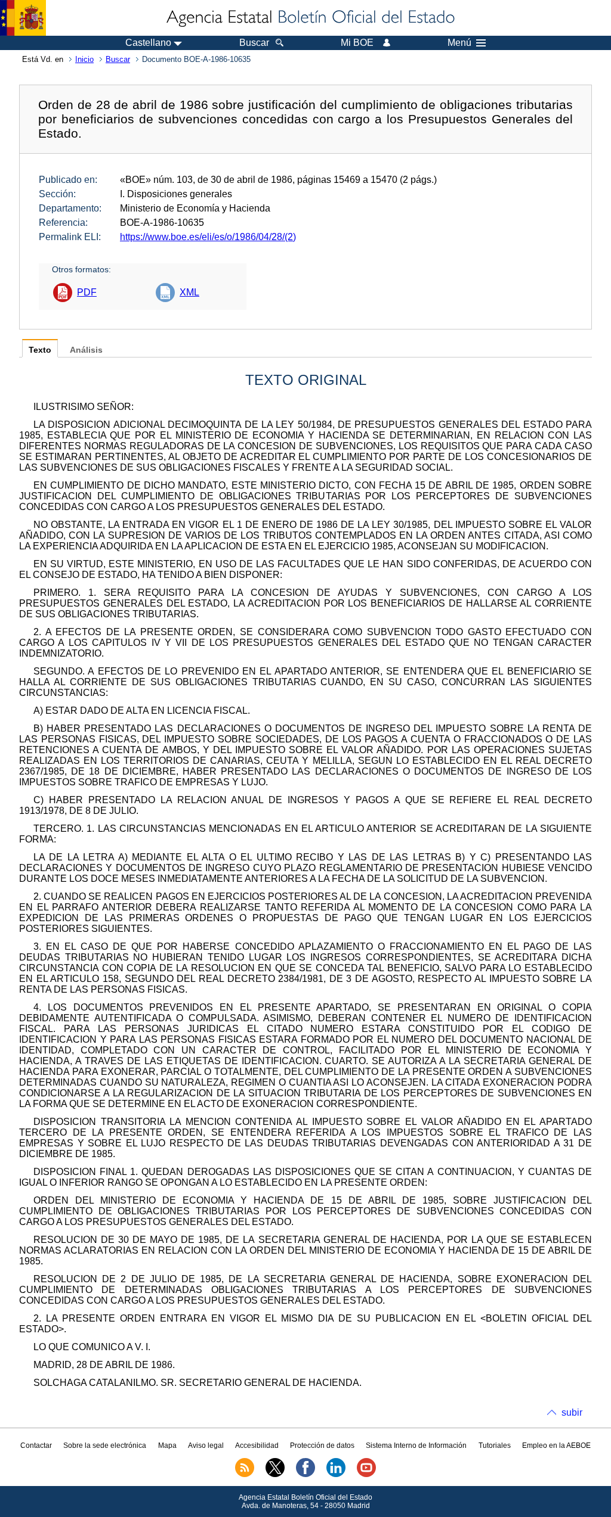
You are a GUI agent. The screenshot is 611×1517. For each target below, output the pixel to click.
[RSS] (244, 1475)
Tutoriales (495, 1445)
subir (571, 1412)
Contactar (36, 1445)
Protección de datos (322, 1445)
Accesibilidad (257, 1445)
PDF (87, 292)
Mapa (167, 1445)
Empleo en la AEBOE (556, 1445)
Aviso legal (206, 1445)
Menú (459, 43)
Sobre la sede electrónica (104, 1445)
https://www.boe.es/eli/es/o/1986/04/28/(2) (208, 237)
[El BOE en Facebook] (305, 1475)
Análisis (86, 350)
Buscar (118, 59)
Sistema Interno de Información (416, 1445)
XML (189, 292)
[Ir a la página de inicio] (310, 18)
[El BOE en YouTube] (366, 1475)
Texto (40, 350)
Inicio (84, 59)
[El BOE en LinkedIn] (335, 1475)
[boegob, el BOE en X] (275, 1475)
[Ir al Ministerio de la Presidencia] (23, 18)
